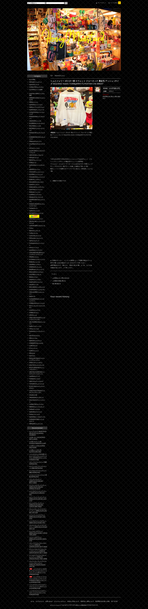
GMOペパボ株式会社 (81, 605)
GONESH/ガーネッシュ (35, 267)
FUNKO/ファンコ (34, 350)
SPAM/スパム (32, 162)
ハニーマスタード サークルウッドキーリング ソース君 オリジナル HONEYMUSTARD (38, 586)
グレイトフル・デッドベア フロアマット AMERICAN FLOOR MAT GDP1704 (38, 527)
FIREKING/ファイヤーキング (36, 407)
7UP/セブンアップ (34, 240)
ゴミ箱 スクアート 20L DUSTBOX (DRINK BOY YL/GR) (37, 442)
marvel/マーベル (33, 284)
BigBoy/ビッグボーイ (35, 179)
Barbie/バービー (33, 277)
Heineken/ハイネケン (35, 264)
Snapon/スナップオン (35, 279)
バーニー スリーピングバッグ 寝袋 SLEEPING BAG (38, 475)
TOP (51, 75)
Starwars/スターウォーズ (36, 197)
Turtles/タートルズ (34, 210)
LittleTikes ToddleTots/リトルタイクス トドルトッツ (37, 372)
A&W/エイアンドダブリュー (37, 107)
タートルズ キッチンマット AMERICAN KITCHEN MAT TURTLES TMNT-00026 (36, 504)
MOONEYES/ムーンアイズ (36, 213)
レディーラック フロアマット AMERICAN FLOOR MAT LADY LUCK (37, 516)
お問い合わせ (49, 601)
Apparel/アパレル (60, 75)
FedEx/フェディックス (35, 326)
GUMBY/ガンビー (34, 312)
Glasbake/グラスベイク (35, 412)
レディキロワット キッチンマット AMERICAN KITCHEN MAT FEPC (37, 492)
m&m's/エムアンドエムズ (36, 381)
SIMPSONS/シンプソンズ (36, 423)
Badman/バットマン (34, 192)
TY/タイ (31, 228)
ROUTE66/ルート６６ (35, 126)
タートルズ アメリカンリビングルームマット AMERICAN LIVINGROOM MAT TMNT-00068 (38, 557)
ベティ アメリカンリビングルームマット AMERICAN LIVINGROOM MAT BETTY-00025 (38, 544)
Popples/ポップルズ (34, 378)
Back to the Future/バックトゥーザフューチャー (37, 359)
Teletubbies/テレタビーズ (36, 397)
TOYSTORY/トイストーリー (36, 172)
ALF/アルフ (32, 355)
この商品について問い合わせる (60, 278)
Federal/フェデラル (34, 409)
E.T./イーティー (33, 348)
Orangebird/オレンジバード (37, 177)
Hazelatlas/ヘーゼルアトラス (37, 417)
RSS (112, 601)
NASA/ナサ (32, 296)
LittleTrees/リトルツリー (36, 218)
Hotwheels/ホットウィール (36, 109)
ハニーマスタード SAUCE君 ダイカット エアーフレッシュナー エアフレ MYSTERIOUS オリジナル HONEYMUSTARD (38, 456)
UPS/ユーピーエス (34, 328)
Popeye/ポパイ (33, 208)
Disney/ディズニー (34, 184)
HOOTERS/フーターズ (35, 274)
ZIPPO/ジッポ (33, 315)
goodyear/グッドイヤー (35, 250)
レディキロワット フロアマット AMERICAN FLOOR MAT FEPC (37, 522)
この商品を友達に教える (59, 281)
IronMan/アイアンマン (35, 194)
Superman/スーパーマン (36, 189)
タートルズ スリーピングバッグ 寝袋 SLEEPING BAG (37, 471)
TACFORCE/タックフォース (36, 383)
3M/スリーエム (33, 338)
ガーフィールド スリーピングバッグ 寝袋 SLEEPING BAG (37, 467)
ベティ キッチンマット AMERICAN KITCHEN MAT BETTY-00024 (36, 481)
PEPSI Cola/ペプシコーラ (36, 238)
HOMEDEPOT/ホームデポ (36, 343)
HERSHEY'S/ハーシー (34, 169)
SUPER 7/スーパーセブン (36, 362)
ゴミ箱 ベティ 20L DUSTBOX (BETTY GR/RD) (37, 438)
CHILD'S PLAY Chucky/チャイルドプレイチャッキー (37, 391)
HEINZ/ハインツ (33, 102)
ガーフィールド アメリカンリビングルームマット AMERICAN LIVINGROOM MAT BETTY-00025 (38, 550)
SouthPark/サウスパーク (36, 282)
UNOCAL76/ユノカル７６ (36, 155)
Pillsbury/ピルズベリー (35, 141)
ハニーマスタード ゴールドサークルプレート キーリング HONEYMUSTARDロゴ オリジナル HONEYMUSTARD (38, 579)
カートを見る (115, 3)
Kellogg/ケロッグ (34, 157)
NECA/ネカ (32, 353)
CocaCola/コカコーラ (35, 235)
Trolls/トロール (33, 233)
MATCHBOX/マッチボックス (37, 287)
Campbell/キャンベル (35, 121)
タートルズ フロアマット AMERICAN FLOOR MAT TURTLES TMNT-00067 (38, 533)
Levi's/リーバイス (34, 247)
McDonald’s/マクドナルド (36, 272)
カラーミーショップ (55, 605)
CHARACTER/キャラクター (36, 87)
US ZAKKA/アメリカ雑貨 (35, 89)
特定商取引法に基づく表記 (102, 601)
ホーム (32, 601)
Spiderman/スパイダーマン (36, 187)
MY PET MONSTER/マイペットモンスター (36, 368)
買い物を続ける (56, 283)
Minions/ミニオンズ (34, 230)
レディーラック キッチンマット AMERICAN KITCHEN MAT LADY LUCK (38, 498)
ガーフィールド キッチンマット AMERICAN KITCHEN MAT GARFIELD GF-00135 (37, 486)
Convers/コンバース (34, 310)
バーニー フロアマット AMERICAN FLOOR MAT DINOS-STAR (38, 538)
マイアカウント (102, 3)
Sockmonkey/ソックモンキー (37, 289)
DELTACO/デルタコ (34, 335)
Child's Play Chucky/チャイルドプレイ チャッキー (37, 318)
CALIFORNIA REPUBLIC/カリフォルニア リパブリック (37, 253)
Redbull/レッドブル (34, 262)
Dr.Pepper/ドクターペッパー (37, 259)
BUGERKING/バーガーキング (37, 123)
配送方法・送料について (87, 601)
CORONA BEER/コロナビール (37, 225)
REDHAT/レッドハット (35, 160)
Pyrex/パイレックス (34, 414)
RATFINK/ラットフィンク (36, 174)
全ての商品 (32, 79)
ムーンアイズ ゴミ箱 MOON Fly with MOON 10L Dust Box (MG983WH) (37, 433)
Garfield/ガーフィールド (36, 104)
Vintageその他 (33, 395)
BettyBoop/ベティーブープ (36, 269)
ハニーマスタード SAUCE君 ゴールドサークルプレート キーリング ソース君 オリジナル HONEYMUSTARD (38, 571)
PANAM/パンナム (34, 257)
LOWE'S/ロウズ (33, 345)
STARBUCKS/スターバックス (37, 303)
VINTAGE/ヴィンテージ (35, 82)
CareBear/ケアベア (34, 376)
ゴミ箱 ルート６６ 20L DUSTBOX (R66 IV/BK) (35, 451)
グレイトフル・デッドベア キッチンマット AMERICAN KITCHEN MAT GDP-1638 (38, 510)
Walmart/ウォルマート (35, 340)
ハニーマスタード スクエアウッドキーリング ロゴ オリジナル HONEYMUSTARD (37, 592)
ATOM (115, 601)
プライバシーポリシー (60, 601)
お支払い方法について (73, 601)
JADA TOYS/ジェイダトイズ (36, 365)
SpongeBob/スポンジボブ (36, 182)
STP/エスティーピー (34, 148)
